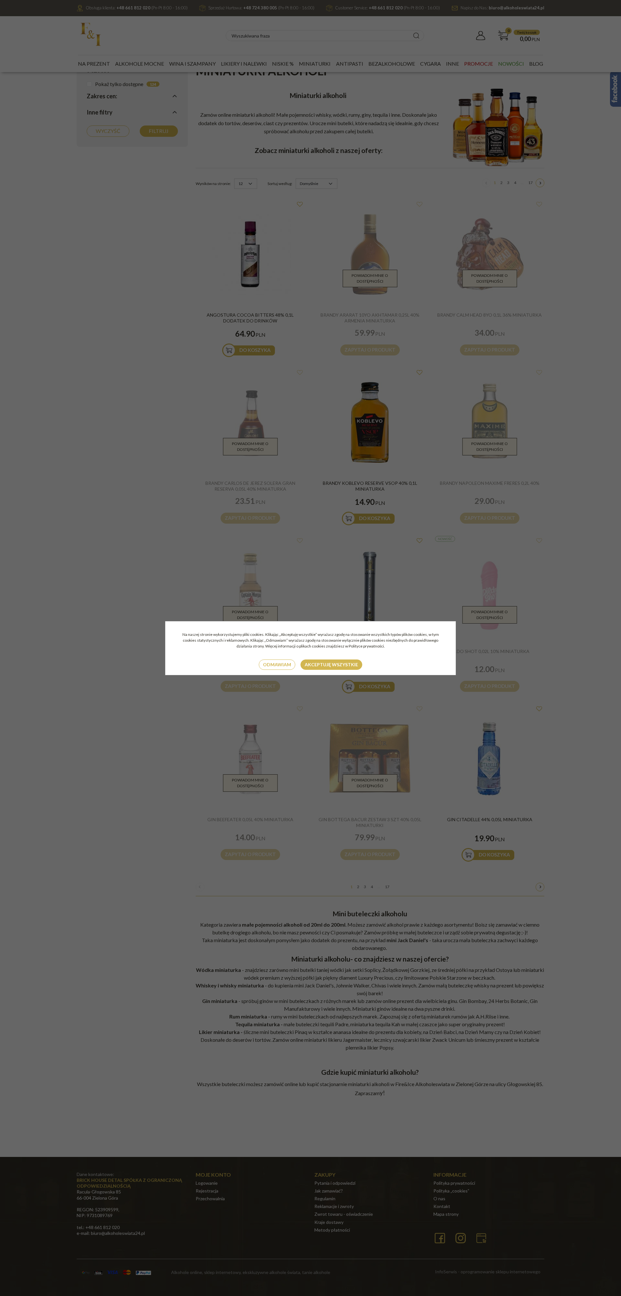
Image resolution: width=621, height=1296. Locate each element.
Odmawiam (277, 664)
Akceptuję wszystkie (331, 664)
